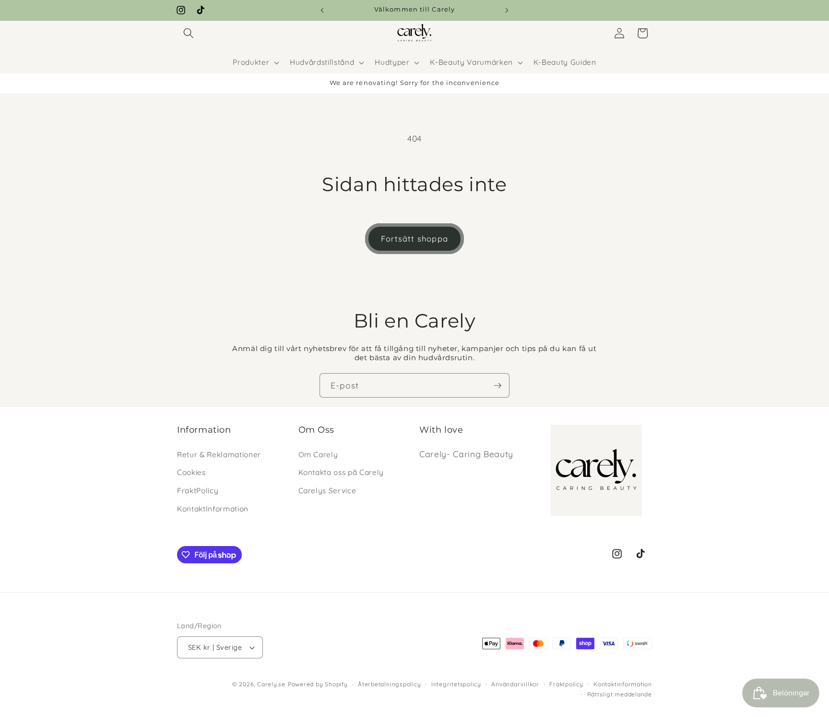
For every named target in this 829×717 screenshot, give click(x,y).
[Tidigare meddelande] (322, 10)
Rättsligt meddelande (619, 694)
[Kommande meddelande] (507, 10)
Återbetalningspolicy (389, 684)
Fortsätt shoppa (414, 238)
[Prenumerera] (497, 385)
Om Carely (318, 454)
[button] (188, 33)
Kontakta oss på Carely (341, 472)
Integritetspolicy (456, 684)
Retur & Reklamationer (219, 454)
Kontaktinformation (622, 684)
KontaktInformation (213, 508)
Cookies (191, 472)
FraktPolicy (197, 490)
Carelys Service (327, 490)
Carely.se (271, 684)
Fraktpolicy (566, 684)
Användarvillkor (515, 684)
